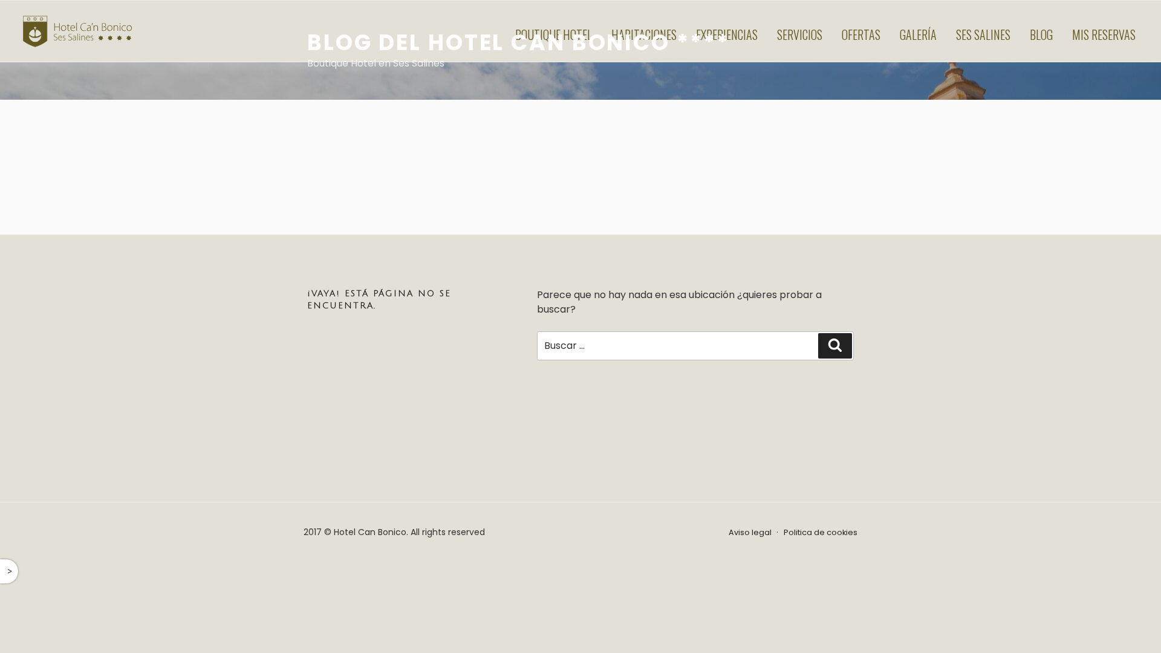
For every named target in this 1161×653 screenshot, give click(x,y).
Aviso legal (750, 532)
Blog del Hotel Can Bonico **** (518, 42)
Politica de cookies (820, 532)
